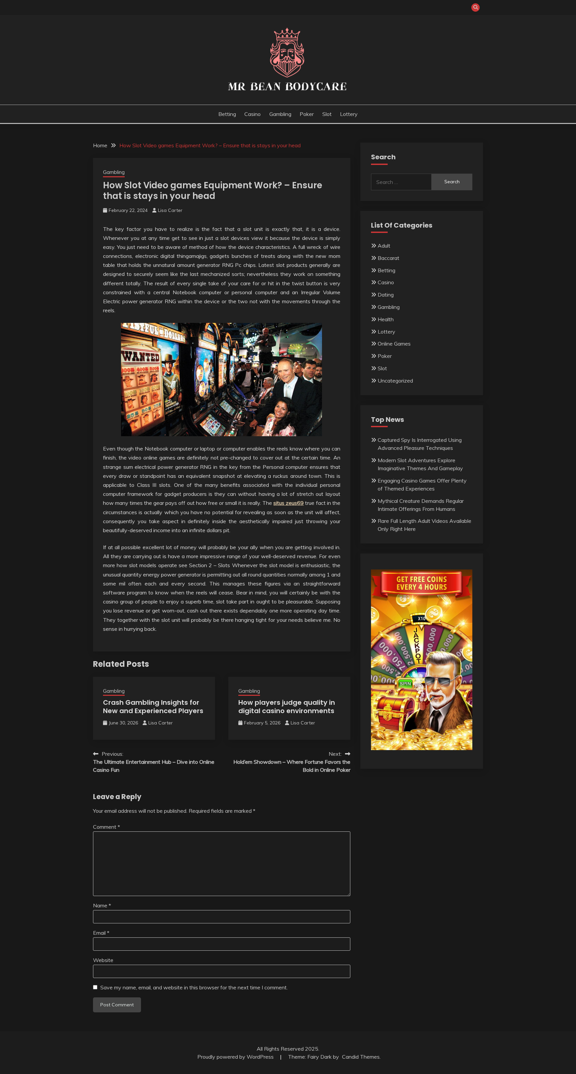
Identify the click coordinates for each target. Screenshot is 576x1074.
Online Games (394, 343)
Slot (327, 114)
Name (102, 905)
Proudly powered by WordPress (236, 1056)
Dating (386, 294)
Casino (252, 114)
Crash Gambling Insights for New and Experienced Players (153, 706)
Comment (106, 826)
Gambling (280, 114)
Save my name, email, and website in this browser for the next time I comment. (194, 987)
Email (101, 932)
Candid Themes (361, 1056)
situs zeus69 (288, 503)
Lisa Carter (170, 210)
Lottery (349, 114)
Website (103, 960)
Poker (307, 114)
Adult (384, 245)
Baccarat (388, 258)
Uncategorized (395, 380)
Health (386, 319)
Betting (227, 114)
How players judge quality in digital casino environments (286, 706)
